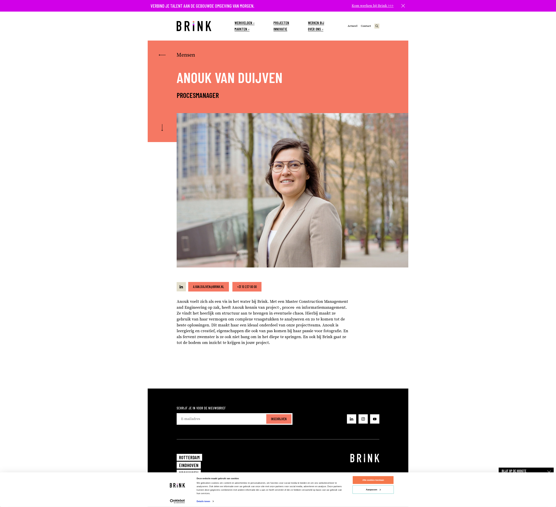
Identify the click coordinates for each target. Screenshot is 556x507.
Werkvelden (243, 23)
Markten (241, 29)
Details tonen (203, 501)
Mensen (186, 55)
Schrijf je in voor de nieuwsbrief (201, 408)
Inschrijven (279, 419)
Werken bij (316, 23)
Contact (366, 26)
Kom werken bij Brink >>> (373, 6)
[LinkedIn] (181, 286)
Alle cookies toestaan (373, 480)
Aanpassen (371, 489)
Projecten (281, 23)
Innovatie (280, 29)
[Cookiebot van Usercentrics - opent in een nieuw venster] (177, 501)
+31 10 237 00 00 (247, 287)
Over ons (314, 29)
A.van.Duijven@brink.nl (208, 287)
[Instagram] (363, 419)
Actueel (352, 26)
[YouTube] (374, 419)
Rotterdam (189, 457)
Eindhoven (189, 465)
